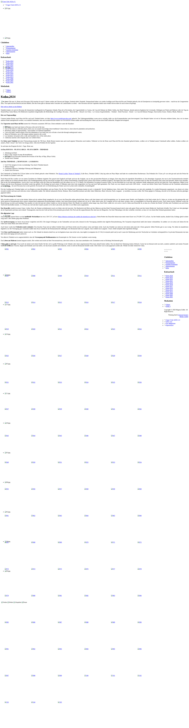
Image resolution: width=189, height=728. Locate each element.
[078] (140, 569)
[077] (113, 569)
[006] (140, 249)
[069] (60, 542)
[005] (113, 249)
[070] (86, 542)
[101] (113, 675)
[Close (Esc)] (165, 249)
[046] (86, 435)
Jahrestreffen (10, 46)
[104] (33, 702)
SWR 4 (8, 92)
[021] (60, 329)
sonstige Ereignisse (12, 50)
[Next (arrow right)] (167, 251)
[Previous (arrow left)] (165, 251)
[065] (113, 515)
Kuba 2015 (9, 75)
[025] (7, 355)
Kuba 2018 (9, 70)
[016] (86, 302)
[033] (60, 382)
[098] (33, 675)
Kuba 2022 (9, 64)
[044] (33, 435)
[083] (113, 595)
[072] (140, 542)
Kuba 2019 (9, 68)
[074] (33, 569)
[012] (140, 276)
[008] (33, 276)
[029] (113, 355)
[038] (33, 409)
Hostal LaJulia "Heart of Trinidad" (70, 173)
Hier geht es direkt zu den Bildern (11, 107)
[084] (140, 595)
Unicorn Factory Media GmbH (183, 316)
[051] (60, 462)
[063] (60, 515)
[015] (60, 302)
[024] (140, 329)
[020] (33, 329)
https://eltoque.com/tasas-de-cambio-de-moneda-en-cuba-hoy (77, 216)
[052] (86, 462)
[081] (60, 595)
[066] (140, 515)
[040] (86, 409)
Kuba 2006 (9, 79)
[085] (7, 622)
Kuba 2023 (9, 63)
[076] (86, 569)
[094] (86, 649)
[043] (7, 435)
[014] (33, 302)
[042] (140, 409)
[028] (86, 355)
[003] (60, 249)
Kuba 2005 (9, 80)
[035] (113, 382)
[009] (60, 276)
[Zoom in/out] (171, 249)
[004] (86, 249)
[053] (113, 462)
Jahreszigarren (10, 51)
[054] (140, 462)
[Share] (167, 249)
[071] (113, 542)
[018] (140, 302)
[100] (86, 675)
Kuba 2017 (9, 72)
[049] (7, 462)
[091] (7, 649)
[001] (7, 249)
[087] (60, 622)
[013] (7, 302)
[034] (86, 382)
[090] (140, 622)
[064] (86, 515)
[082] (86, 595)
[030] (140, 355)
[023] (113, 329)
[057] (60, 489)
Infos (7, 53)
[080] (33, 595)
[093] (60, 649)
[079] (7, 595)
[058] (86, 489)
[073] (7, 569)
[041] (113, 409)
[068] (33, 542)
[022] (86, 329)
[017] (113, 302)
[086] (33, 622)
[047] (113, 435)
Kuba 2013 (9, 77)
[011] (113, 276)
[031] (7, 382)
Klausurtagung (10, 48)
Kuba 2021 (9, 66)
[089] (113, 622)
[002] (33, 249)
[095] (113, 649)
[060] (140, 489)
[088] (86, 622)
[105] (60, 702)
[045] (60, 435)
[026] (33, 355)
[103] (7, 702)
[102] (140, 675)
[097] (7, 675)
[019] (7, 329)
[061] (7, 515)
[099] (60, 675)
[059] (113, 489)
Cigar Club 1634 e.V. (13, 5)
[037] (7, 409)
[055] (7, 489)
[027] (60, 355)
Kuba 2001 (9, 82)
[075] (60, 569)
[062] (33, 515)
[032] (33, 382)
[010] (86, 276)
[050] (33, 462)
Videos (8, 90)
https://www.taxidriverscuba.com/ (61, 118)
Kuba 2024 (9, 61)
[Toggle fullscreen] (169, 249)
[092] (33, 649)
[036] (140, 382)
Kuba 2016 (9, 73)
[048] (140, 435)
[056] (33, 489)
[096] (140, 649)
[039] (60, 409)
